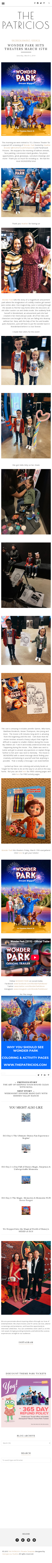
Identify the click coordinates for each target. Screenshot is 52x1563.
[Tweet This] (38, 1075)
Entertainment (21, 40)
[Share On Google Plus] (45, 1075)
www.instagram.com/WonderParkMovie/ (31, 989)
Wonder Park (29, 145)
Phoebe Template (28, 1551)
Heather (24, 223)
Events (36, 40)
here (24, 771)
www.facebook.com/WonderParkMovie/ (30, 983)
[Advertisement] (26, 1493)
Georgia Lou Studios (10, 1554)
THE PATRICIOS (26, 20)
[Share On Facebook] (41, 1075)
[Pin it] (48, 1075)
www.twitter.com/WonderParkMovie (29, 986)
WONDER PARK (22, 981)
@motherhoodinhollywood (23, 148)
